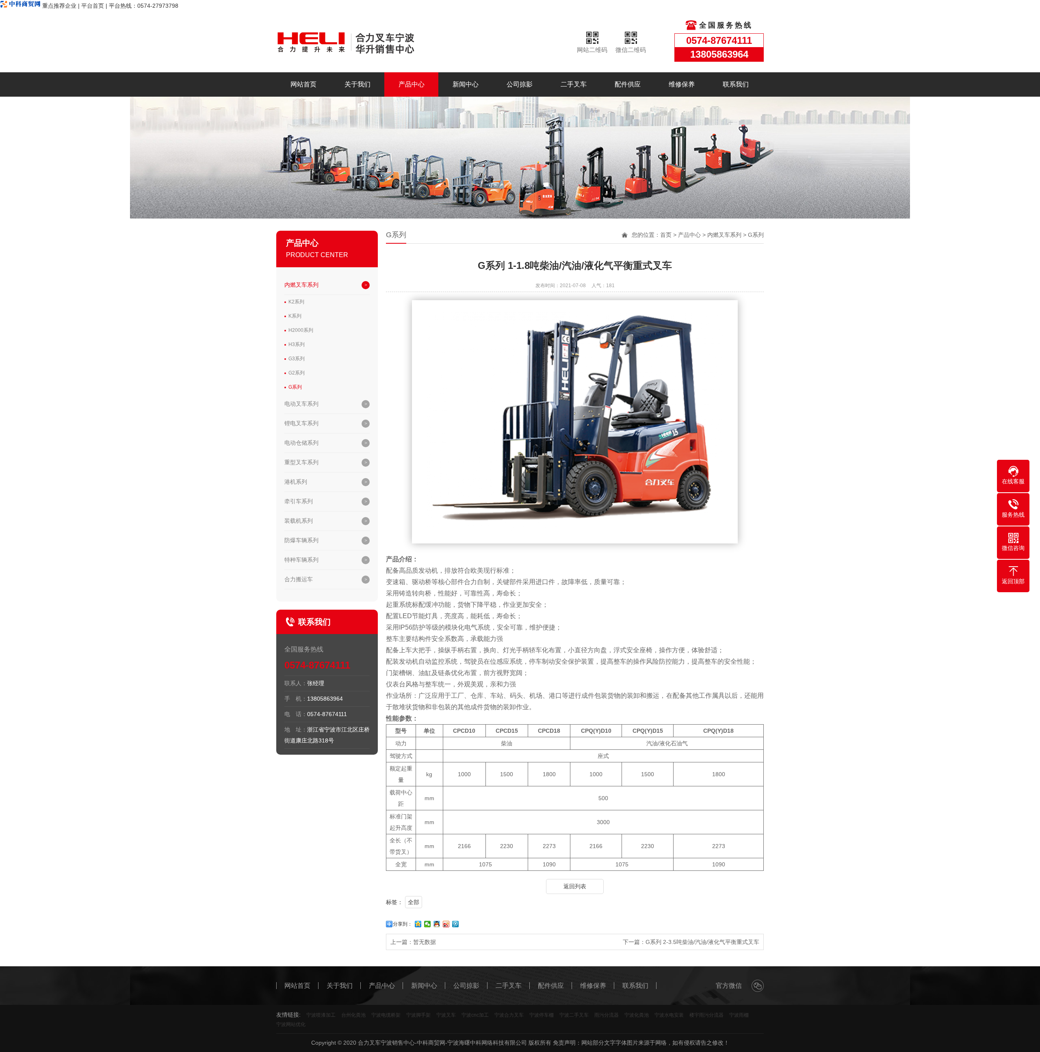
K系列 (294, 316)
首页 (666, 235)
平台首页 (92, 5)
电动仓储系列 (301, 442)
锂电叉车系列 (301, 423)
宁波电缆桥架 (386, 1015)
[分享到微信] (427, 924)
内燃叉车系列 (301, 284)
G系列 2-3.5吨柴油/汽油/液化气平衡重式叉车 (702, 942)
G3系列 (296, 358)
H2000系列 (300, 330)
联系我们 (736, 84)
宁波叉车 (446, 1015)
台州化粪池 (353, 1015)
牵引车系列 (298, 501)
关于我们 (357, 84)
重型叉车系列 (301, 462)
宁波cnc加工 (475, 1015)
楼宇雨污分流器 (706, 1015)
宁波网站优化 (291, 1024)
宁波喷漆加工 (321, 1015)
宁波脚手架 (418, 1015)
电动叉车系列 (301, 403)
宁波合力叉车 (509, 1015)
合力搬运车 (298, 579)
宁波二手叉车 (574, 1015)
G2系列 (296, 373)
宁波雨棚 (739, 1015)
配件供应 (628, 84)
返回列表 (574, 886)
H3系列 (296, 344)
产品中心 (412, 84)
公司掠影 (520, 84)
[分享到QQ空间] (418, 924)
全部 (413, 902)
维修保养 (682, 84)
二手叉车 (574, 84)
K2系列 (296, 302)
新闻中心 (466, 84)
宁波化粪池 (636, 1015)
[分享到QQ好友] (436, 924)
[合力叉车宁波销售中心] (361, 42)
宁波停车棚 (541, 1015)
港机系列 (295, 481)
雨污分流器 (606, 1015)
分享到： (402, 924)
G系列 (295, 387)
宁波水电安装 (669, 1015)
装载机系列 (298, 520)
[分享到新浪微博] (446, 924)
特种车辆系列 (301, 559)
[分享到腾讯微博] (455, 924)
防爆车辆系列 (301, 540)
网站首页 (303, 84)
